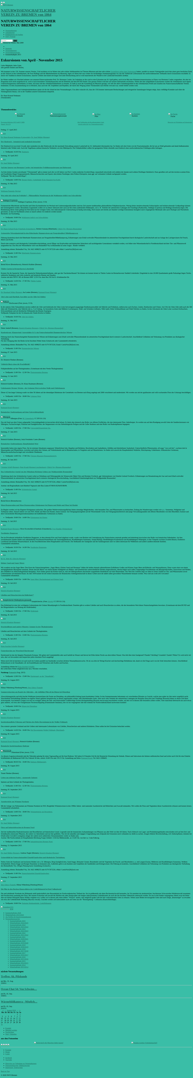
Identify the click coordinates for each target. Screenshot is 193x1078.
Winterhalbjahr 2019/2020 (19, 943)
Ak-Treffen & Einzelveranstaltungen (18, 917)
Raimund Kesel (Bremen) (47, 292)
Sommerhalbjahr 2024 (17, 925)
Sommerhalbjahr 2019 (17, 945)
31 (2, 1024)
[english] (2, 3)
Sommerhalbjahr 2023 (17, 929)
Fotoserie (12, 672)
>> (20, 1010)
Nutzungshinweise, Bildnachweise (17, 1066)
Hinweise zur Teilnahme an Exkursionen (180, 122)
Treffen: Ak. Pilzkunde (14, 976)
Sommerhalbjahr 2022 (17, 933)
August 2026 (11, 1010)
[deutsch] (4, 3)
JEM (11, 909)
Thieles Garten (35, 281)
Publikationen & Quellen (14, 35)
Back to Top (5, 1071)
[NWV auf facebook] (2, 1045)
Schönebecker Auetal (29, 489)
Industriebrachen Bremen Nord (41, 842)
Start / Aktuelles (11, 1034)
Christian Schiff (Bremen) (10, 467)
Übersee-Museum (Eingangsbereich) (43, 456)
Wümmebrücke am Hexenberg (41, 812)
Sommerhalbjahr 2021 (17, 937)
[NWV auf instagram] (4, 1045)
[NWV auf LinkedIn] (6, 1045)
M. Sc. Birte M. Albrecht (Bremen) (13, 559)
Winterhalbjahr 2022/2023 (19, 931)
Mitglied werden (11, 1030)
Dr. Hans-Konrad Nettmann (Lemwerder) (15, 137)
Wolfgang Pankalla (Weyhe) (11, 191)
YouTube (8, 1060)
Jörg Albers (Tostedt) (35, 688)
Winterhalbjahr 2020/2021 (19, 939)
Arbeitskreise (10, 33)
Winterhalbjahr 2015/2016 (19, 959)
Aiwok (50, 601)
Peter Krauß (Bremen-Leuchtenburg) (33, 467)
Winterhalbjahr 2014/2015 (19, 963)
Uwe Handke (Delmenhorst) (62, 529)
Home (7, 1052)
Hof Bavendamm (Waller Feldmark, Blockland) (47, 730)
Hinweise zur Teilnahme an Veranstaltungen (20, 1064)
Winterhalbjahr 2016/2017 (19, 955)
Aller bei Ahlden (27, 317)
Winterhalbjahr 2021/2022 (19, 935)
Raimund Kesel (86, 758)
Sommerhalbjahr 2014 (17, 965)
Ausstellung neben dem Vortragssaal (123, 71)
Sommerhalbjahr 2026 (13, 913)
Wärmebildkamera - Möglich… (19, 1001)
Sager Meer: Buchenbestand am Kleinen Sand (46, 579)
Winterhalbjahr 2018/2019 (19, 947)
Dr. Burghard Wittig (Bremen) (11, 292)
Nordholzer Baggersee (38, 547)
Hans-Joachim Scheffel (26, 667)
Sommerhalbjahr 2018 (17, 949)
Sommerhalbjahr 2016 (17, 957)
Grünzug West (35, 396)
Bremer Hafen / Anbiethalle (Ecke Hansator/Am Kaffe (41, 180)
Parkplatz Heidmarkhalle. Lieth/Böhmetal (36, 903)
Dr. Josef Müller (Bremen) (40, 137)
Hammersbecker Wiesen (30, 348)
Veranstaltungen (11, 31)
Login (7, 1054)
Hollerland (34, 611)
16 (20, 1018)
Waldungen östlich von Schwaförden (35, 217)
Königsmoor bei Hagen (38, 517)
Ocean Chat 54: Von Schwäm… (19, 989)
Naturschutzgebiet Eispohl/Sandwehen (35, 873)
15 (17, 1018)
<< (3, 1010)
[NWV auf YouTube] (8, 1045)
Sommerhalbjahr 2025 (17, 921)
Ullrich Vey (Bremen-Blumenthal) (70, 229)
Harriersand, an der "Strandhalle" (42, 676)
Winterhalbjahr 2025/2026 (14, 915)
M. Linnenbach (28, 418)
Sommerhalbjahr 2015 (17, 961)
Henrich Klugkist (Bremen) (28, 328)
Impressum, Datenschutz (14, 1068)
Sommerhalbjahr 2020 (17, 941)
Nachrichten (9, 1032)
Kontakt (8, 1028)
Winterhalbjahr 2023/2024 (19, 927)
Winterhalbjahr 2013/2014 (19, 967)
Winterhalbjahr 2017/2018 (19, 951)
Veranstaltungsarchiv (12, 919)
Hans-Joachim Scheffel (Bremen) (12, 646)
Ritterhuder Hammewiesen (31, 253)
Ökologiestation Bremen (39, 372)
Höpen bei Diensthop (29, 706)
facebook (8, 1058)
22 (17, 1020)
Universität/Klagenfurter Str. (40, 428)
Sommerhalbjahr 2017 (17, 953)
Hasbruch (25, 152)
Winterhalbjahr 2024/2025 (19, 923)
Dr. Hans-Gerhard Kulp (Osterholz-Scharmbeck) (18, 229)
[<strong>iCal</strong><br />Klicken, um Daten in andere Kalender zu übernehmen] (7, 907)
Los (15, 40)
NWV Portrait (10, 37)
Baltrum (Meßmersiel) (38, 762)
